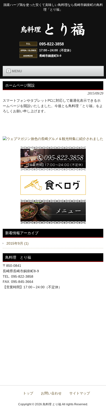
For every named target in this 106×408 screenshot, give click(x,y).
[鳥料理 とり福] (53, 38)
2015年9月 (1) (17, 243)
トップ (28, 393)
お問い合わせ (51, 393)
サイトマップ (79, 393)
